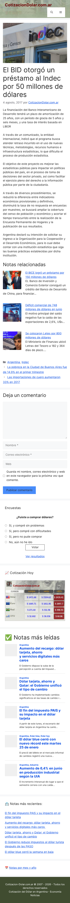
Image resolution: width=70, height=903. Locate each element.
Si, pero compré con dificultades (30, 531)
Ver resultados (35, 556)
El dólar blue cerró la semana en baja (29, 852)
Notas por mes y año (22, 867)
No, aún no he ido (20, 542)
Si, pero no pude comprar (25, 536)
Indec (25, 362)
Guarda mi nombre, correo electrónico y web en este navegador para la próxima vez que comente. (36, 476)
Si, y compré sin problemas (26, 525)
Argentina (13, 362)
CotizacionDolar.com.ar (28, 4)
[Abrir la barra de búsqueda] (51, 12)
